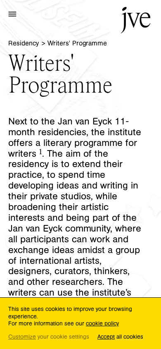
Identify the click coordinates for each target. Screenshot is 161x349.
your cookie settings (48, 337)
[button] (12, 13)
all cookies (120, 337)
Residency (23, 43)
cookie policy (102, 323)
